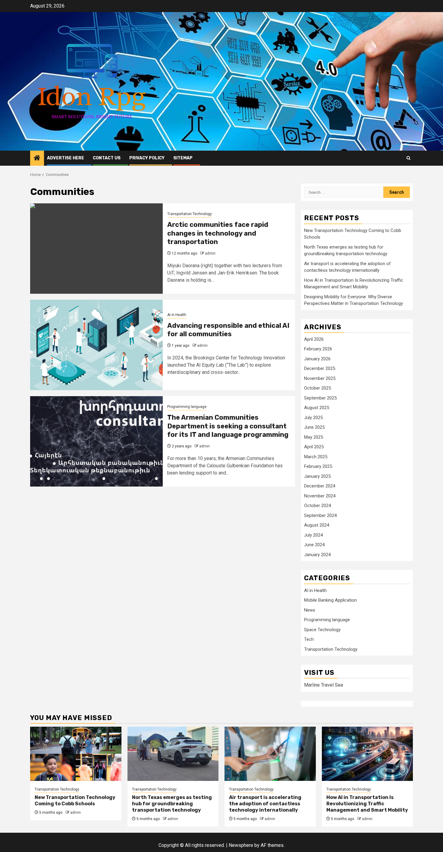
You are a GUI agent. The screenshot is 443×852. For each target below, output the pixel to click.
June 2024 (314, 544)
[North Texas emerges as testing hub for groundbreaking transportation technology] (173, 754)
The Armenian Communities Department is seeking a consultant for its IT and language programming (227, 426)
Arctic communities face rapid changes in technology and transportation (217, 233)
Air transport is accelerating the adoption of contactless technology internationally (265, 803)
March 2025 (315, 456)
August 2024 (316, 525)
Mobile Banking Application (330, 600)
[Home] (37, 158)
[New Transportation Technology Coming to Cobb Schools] (75, 754)
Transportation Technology (189, 214)
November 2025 (319, 378)
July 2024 (313, 535)
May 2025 (313, 437)
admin (210, 253)
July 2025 (313, 417)
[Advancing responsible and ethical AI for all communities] (96, 345)
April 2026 (314, 339)
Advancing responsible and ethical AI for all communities (228, 329)
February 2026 (318, 349)
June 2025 (314, 427)
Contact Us (107, 158)
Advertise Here (65, 158)
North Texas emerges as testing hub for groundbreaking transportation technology (172, 803)
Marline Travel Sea (323, 685)
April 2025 (314, 446)
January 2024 (317, 554)
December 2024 (319, 486)
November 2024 (319, 496)
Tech (309, 639)
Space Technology (322, 629)
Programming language (186, 407)
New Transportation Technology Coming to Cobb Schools (75, 800)
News (309, 610)
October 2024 (317, 505)
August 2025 (316, 407)
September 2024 (320, 515)
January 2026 (317, 359)
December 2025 (319, 368)
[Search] (408, 158)
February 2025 (318, 466)
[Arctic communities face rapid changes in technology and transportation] (96, 248)
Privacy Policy (147, 158)
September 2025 (320, 398)
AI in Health (176, 315)
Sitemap (183, 158)
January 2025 (317, 476)
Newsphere (241, 845)
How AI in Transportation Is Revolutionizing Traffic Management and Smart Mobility (367, 803)
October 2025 (317, 388)
